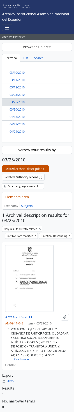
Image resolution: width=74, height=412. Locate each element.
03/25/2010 (17, 102)
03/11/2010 (17, 80)
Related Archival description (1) (25, 169)
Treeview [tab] (11, 58)
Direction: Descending (54, 236)
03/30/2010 (17, 109)
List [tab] (25, 58)
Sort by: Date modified (20, 236)
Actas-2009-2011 (18, 317)
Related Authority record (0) (23, 177)
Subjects (27, 206)
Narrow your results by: (37, 149)
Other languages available (23, 186)
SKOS (10, 381)
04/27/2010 (17, 124)
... (11, 65)
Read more (21, 359)
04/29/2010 (17, 132)
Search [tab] (38, 58)
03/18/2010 (17, 87)
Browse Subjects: (37, 46)
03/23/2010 (17, 95)
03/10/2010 (17, 73)
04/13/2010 (17, 117)
